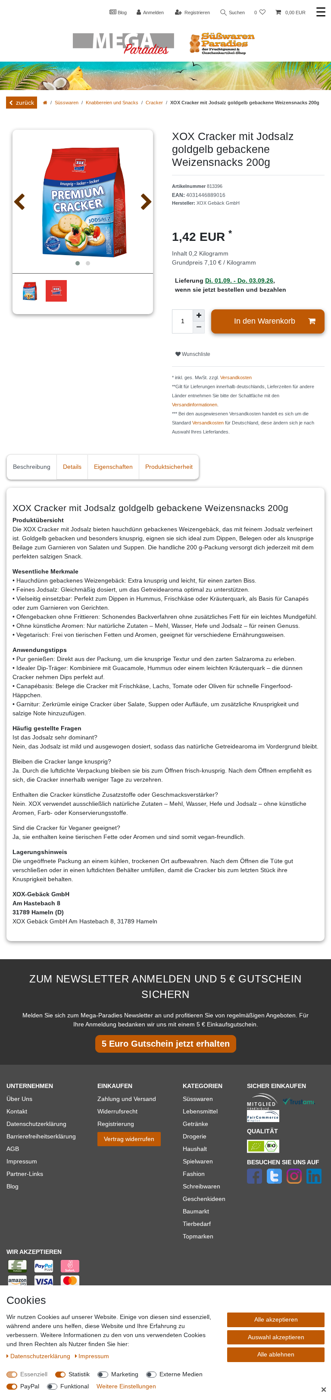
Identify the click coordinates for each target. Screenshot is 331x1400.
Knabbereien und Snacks (112, 102)
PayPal (29, 1386)
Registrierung (115, 1123)
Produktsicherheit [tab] (169, 466)
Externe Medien (181, 1374)
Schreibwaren (201, 1186)
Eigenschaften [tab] (113, 466)
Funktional (74, 1386)
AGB (12, 1148)
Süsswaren (66, 102)
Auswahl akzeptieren (276, 1337)
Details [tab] (72, 466)
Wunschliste (195, 354)
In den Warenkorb (264, 321)
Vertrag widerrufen (129, 1138)
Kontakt (16, 1111)
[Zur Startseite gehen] (45, 102)
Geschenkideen (204, 1198)
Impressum (21, 1161)
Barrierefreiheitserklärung (41, 1136)
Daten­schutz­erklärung (41, 1356)
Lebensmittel (200, 1111)
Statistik (79, 1374)
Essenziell (33, 1374)
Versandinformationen (194, 404)
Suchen (236, 12)
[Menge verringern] (199, 327)
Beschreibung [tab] (31, 466)
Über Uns (19, 1098)
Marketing (124, 1374)
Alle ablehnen (275, 1354)
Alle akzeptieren (276, 1319)
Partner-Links (24, 1173)
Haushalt (195, 1148)
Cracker (154, 102)
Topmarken (198, 1236)
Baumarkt (196, 1211)
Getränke (195, 1123)
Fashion (194, 1173)
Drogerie (194, 1136)
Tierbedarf (197, 1223)
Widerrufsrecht (117, 1111)
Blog (121, 12)
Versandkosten (236, 377)
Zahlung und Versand (126, 1098)
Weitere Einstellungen (126, 1386)
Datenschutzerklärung (36, 1123)
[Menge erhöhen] (199, 315)
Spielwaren (198, 1161)
